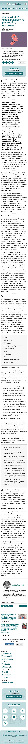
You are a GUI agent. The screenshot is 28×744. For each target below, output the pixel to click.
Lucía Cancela (9, 29)
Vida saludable (18, 8)
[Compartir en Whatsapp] (3, 62)
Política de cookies (22, 740)
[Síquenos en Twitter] (14, 710)
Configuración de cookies (19, 742)
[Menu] (2, 3)
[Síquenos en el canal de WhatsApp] (5, 723)
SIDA (12, 602)
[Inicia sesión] (25, 3)
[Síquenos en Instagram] (22, 710)
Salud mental (7, 653)
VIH (9, 602)
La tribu (4, 661)
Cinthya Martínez (5, 632)
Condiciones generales (8, 742)
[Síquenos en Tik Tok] (22, 717)
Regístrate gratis (9, 644)
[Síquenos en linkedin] (5, 717)
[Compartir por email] (6, 62)
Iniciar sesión (19, 644)
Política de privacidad (12, 740)
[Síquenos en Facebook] (5, 710)
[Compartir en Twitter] (12, 62)
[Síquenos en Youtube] (14, 717)
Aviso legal (4, 740)
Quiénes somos (7, 682)
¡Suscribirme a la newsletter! (14, 73)
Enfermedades (6, 8)
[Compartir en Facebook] (9, 62)
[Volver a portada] (14, 3)
